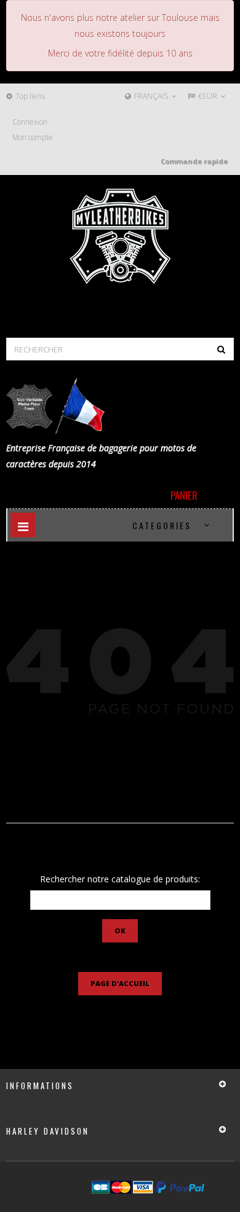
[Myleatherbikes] (120, 236)
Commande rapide (194, 161)
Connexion (29, 122)
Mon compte (32, 137)
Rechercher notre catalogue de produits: (120, 879)
